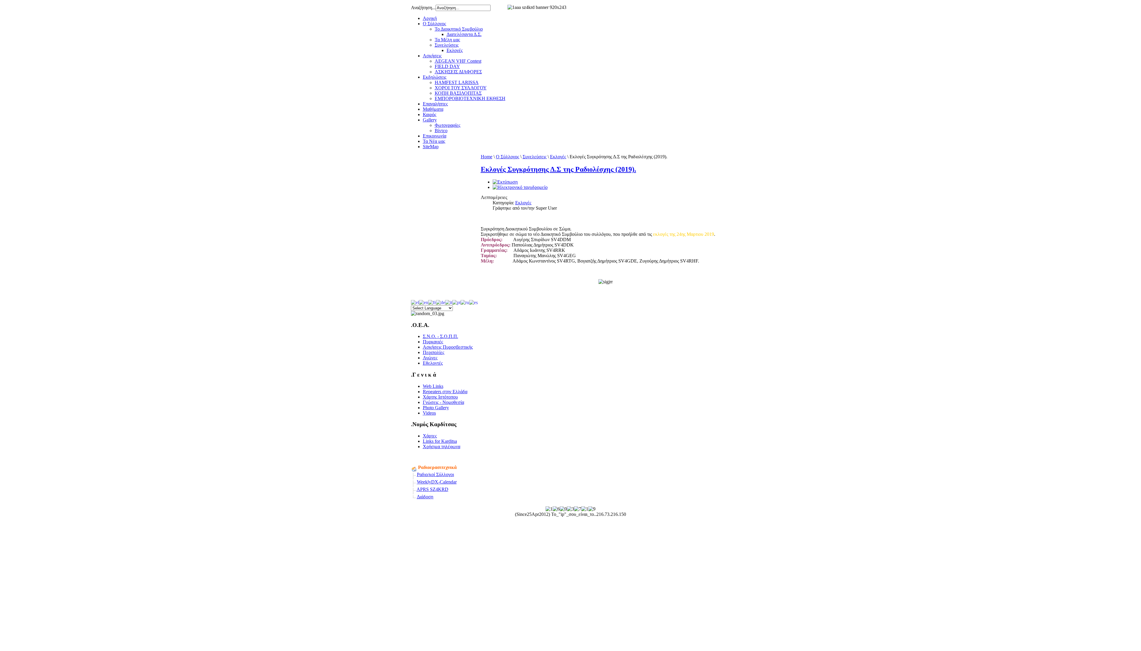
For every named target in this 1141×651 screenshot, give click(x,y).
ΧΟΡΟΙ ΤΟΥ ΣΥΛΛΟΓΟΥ (461, 87)
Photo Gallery (436, 407)
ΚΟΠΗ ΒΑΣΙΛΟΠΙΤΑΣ (458, 93)
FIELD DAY (447, 66)
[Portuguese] (456, 301)
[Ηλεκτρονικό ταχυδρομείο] (520, 187)
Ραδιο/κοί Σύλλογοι (435, 474)
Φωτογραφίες (447, 125)
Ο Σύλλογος (434, 23)
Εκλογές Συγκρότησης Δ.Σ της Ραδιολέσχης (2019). (558, 169)
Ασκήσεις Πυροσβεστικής (448, 347)
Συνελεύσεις (446, 45)
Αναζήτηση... (423, 7)
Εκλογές (455, 50)
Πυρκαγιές (433, 341)
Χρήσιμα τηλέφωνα (441, 446)
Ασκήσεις (432, 55)
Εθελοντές (433, 363)
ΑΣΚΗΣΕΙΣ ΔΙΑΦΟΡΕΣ (458, 71)
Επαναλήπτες (435, 103)
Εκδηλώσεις (434, 77)
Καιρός (429, 114)
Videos (429, 412)
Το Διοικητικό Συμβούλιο (459, 28)
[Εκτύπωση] (505, 181)
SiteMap (431, 146)
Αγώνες (430, 357)
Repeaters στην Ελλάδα (445, 391)
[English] (423, 301)
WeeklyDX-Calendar (437, 481)
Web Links (433, 386)
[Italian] (448, 301)
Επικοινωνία (434, 135)
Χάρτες (430, 435)
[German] (440, 301)
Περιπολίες (433, 352)
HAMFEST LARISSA (457, 82)
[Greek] (415, 301)
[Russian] (465, 301)
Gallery (430, 119)
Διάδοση (425, 496)
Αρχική (430, 18)
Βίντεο (441, 130)
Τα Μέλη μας (447, 39)
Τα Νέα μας (434, 141)
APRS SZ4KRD (432, 489)
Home (486, 156)
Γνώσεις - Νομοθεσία (443, 402)
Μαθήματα (433, 109)
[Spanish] (473, 301)
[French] (432, 301)
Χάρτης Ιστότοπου (440, 396)
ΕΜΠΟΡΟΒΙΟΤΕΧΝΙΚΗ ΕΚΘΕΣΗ (470, 98)
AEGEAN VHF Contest (458, 61)
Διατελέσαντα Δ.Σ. (464, 34)
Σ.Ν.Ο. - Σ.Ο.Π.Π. (440, 336)
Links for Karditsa (440, 441)
